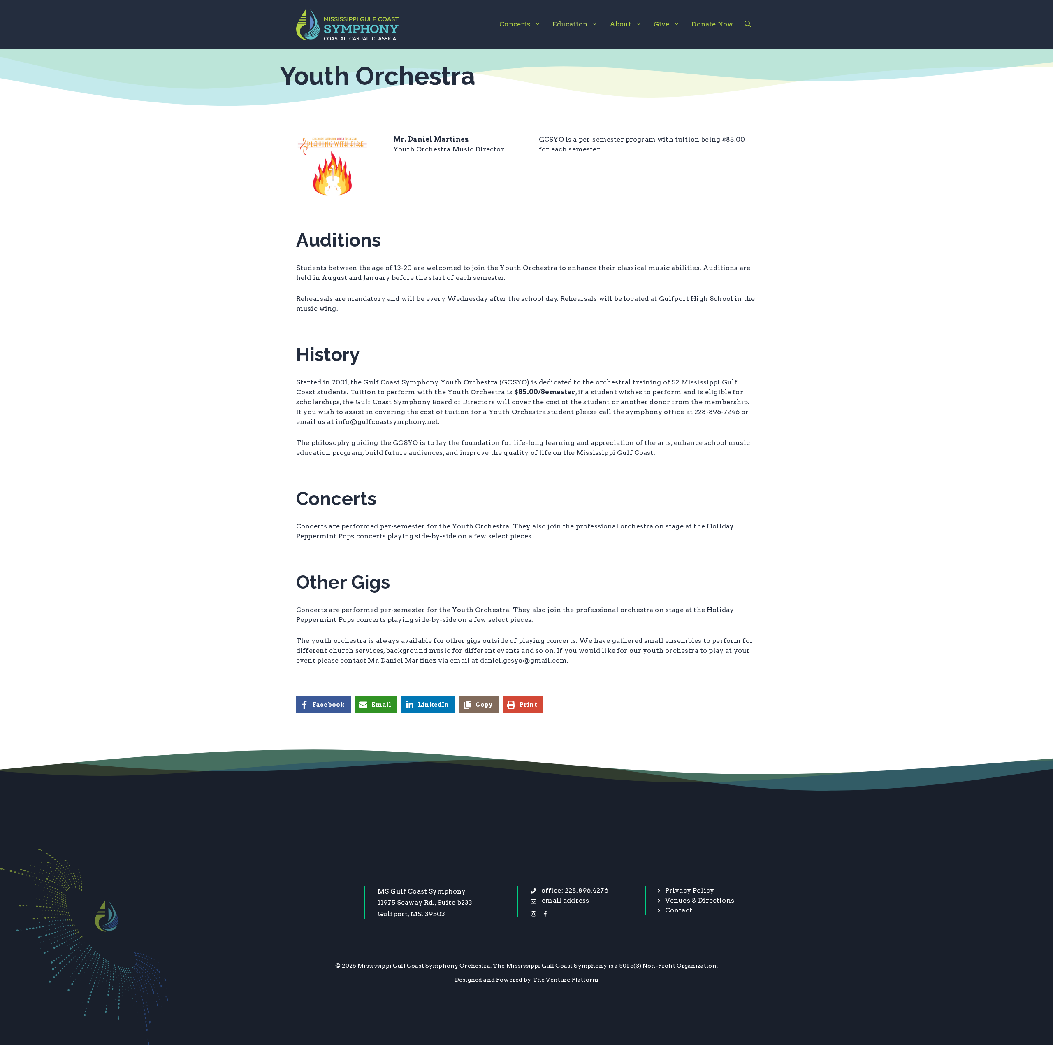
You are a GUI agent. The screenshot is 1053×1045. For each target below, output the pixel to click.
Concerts (514, 24)
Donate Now (712, 24)
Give (662, 24)
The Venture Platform (565, 979)
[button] (748, 24)
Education (569, 24)
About (620, 24)
